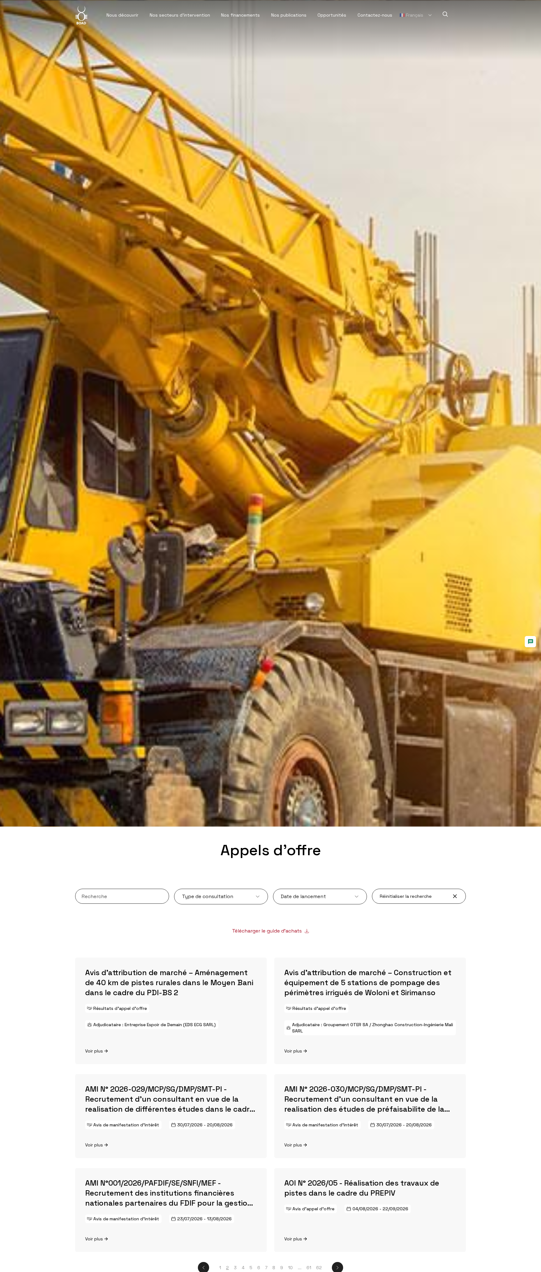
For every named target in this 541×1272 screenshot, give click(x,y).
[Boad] (81, 15)
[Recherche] (445, 14)
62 (319, 1267)
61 (309, 1267)
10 (290, 1267)
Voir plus (94, 1051)
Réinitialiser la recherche (406, 896)
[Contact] (530, 641)
